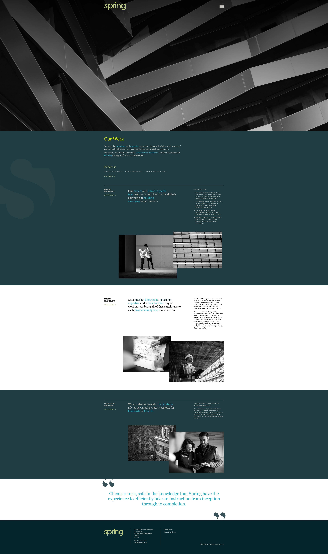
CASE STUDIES (108, 176)
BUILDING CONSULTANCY (113, 172)
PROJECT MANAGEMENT (133, 172)
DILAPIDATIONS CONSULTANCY (156, 172)
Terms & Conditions (170, 532)
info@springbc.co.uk (140, 543)
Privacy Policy (168, 530)
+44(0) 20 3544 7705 (140, 541)
